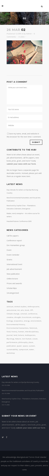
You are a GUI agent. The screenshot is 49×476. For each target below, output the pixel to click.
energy (27, 321)
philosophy (23, 342)
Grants (9, 259)
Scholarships (12, 288)
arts (22, 310)
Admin (29, 33)
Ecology (10, 321)
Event (9, 250)
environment (36, 321)
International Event (14, 264)
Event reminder (13, 255)
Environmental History (16, 324)
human (21, 332)
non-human (27, 339)
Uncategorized (13, 293)
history (14, 332)
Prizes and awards (14, 283)
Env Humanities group (16, 245)
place (31, 342)
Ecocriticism (27, 317)
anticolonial (11, 310)
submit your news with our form (21, 164)
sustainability (12, 349)
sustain (32, 346)
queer (19, 346)
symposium (23, 349)
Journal (10, 335)
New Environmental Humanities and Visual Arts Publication (23, 390)
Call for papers (13, 235)
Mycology (10, 339)
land (15, 335)
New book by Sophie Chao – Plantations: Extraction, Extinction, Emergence (24, 400)
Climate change (13, 314)
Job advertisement (14, 269)
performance (12, 342)
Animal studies (20, 306)
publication (11, 346)
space (25, 346)
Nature (18, 339)
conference (32, 314)
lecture (21, 335)
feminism (33, 328)
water (31, 349)
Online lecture (12, 278)
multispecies (30, 335)
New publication (13, 274)
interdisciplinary (32, 332)
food (9, 332)
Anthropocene (33, 306)
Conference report (14, 240)
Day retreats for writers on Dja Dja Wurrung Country (20, 382)
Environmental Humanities (18, 328)
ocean (35, 339)
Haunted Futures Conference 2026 (19, 221)
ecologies (36, 317)
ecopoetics (18, 321)
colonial (23, 314)
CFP (31, 310)
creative (10, 317)
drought (17, 317)
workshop (11, 353)
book (27, 310)
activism (10, 306)
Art (18, 310)
